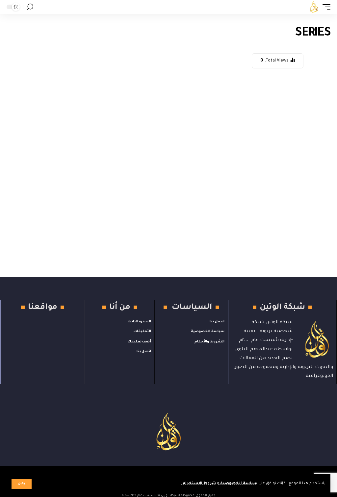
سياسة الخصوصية (238, 484)
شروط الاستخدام (198, 484)
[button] (22, 484)
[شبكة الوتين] (314, 7)
